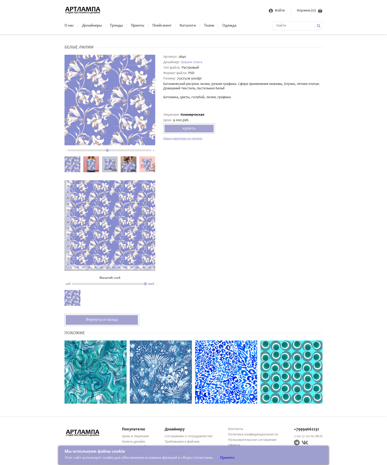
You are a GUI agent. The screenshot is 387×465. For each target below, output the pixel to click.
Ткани (209, 26)
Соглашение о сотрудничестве (188, 436)
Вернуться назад (102, 320)
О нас (69, 26)
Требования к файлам (182, 442)
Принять (227, 458)
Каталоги (188, 26)
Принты (137, 26)
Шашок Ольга (191, 62)
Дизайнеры (92, 26)
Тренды (116, 26)
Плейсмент (162, 26)
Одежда (229, 26)
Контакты (235, 429)
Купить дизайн (133, 442)
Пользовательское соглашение (252, 440)
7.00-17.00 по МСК (308, 436)
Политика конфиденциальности (253, 434)
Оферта (234, 445)
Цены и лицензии (135, 436)
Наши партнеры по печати (182, 138)
